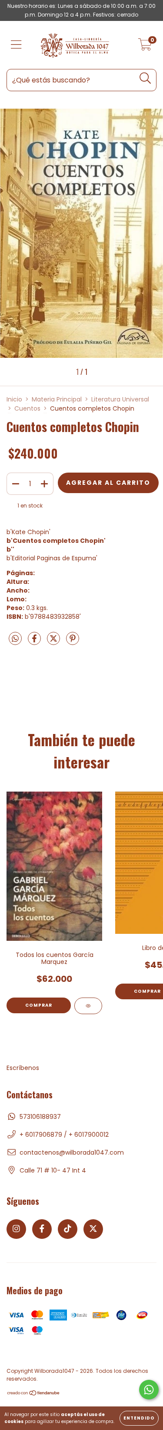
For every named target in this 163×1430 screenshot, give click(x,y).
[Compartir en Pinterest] (72, 642)
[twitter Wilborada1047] (93, 1229)
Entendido (139, 1418)
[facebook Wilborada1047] (42, 1229)
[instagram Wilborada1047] (16, 1229)
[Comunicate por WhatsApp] (149, 1389)
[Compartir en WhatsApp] (15, 639)
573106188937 (40, 1116)
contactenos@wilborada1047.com (72, 1152)
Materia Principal (57, 399)
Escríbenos (23, 1067)
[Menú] (16, 45)
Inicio (14, 399)
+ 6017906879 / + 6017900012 (64, 1134)
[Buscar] (145, 78)
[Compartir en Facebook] (35, 642)
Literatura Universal (120, 399)
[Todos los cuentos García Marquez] (88, 1006)
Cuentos (27, 408)
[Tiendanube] (34, 1393)
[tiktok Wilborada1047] (67, 1229)
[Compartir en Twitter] (54, 642)
